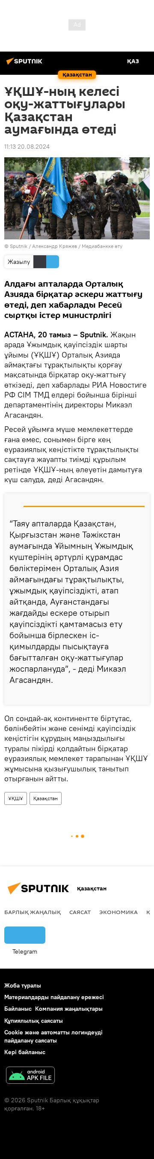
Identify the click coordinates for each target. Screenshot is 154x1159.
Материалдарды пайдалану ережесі (54, 997)
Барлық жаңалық (32, 912)
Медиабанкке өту (102, 246)
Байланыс (18, 1008)
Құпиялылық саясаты (33, 1020)
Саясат (80, 912)
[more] (139, 694)
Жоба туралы (22, 985)
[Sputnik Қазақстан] (25, 64)
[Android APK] (30, 1076)
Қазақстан (45, 798)
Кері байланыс (24, 1052)
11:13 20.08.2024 (27, 146)
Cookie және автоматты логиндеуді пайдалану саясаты (53, 1036)
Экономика (118, 912)
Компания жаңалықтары (69, 1008)
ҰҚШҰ (15, 798)
